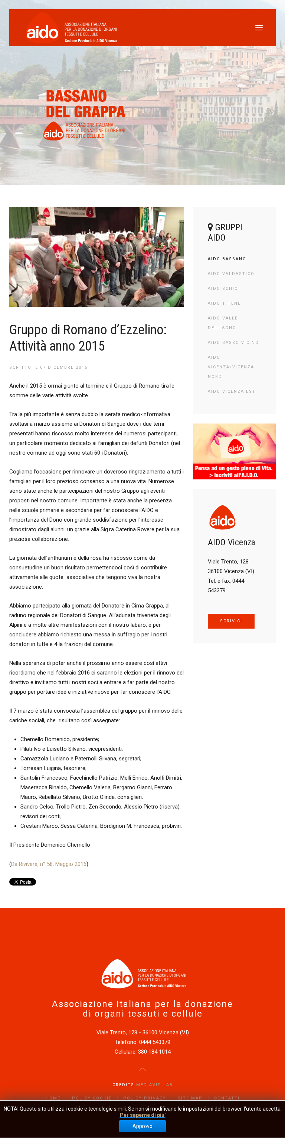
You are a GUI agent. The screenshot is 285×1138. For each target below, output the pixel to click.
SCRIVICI (231, 621)
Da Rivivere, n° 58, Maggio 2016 (48, 864)
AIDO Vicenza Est (232, 391)
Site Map (190, 1098)
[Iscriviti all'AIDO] (234, 451)
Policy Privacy (144, 1098)
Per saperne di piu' (143, 1115)
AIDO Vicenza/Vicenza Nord (231, 367)
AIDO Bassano (227, 259)
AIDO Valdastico (231, 273)
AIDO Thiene (224, 303)
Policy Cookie (92, 1098)
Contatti (227, 1098)
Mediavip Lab (154, 1084)
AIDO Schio (223, 288)
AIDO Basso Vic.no (233, 342)
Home (53, 1098)
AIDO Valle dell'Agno (223, 323)
